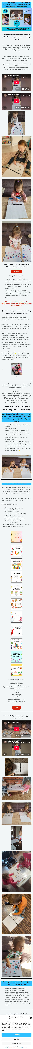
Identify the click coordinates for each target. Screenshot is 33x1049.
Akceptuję (16, 1035)
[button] (30, 1018)
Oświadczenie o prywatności (20, 1047)
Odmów (16, 1039)
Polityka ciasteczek (10, 1047)
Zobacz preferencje (16, 1043)
